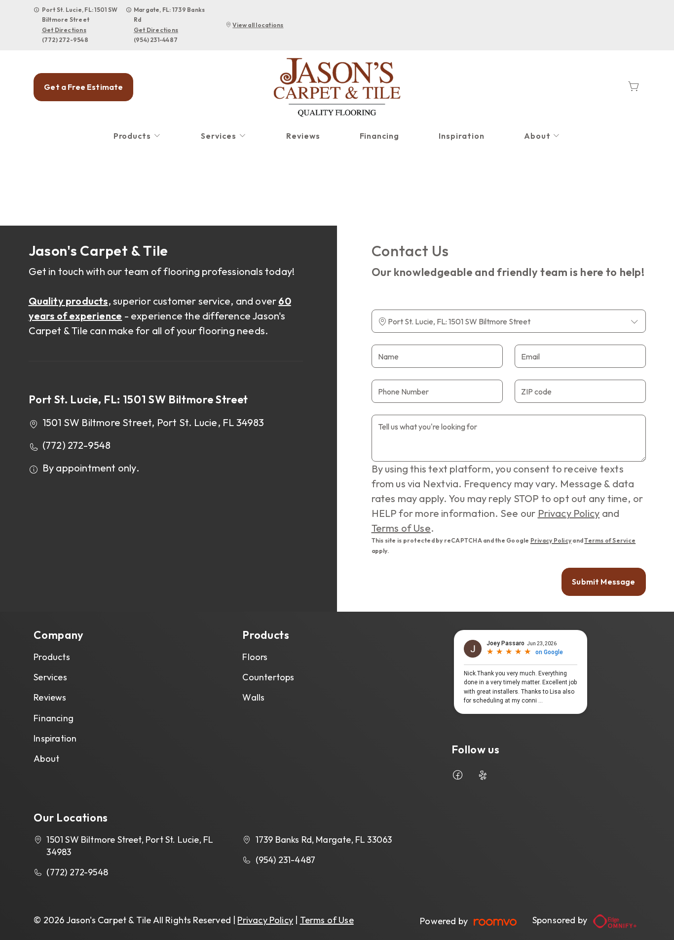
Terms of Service (610, 540)
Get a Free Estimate (83, 87)
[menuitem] (138, 136)
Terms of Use (401, 528)
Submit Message (603, 582)
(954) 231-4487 (156, 39)
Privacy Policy (569, 513)
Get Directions (64, 30)
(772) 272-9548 (65, 39)
